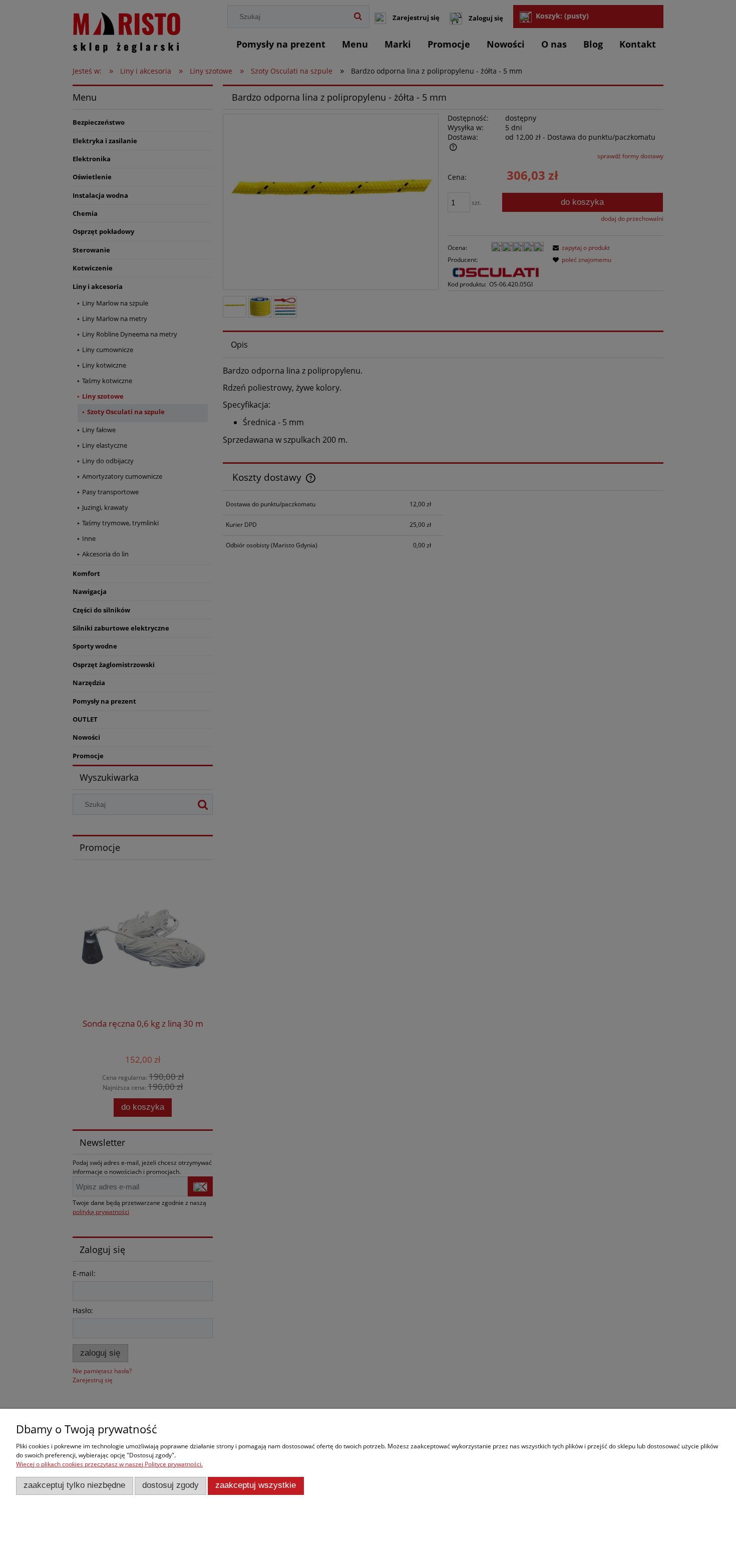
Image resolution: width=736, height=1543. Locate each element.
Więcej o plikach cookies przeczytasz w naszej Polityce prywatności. (109, 1464)
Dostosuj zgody (170, 1485)
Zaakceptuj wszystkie (255, 1485)
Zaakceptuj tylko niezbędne (74, 1485)
